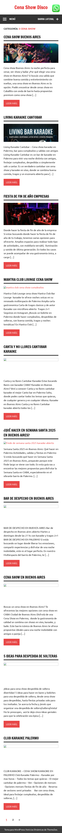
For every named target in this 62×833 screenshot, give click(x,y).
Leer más (11, 103)
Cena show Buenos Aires (22, 37)
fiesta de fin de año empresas (26, 196)
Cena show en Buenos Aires (24, 577)
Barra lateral (46, 19)
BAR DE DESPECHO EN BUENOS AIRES (29, 498)
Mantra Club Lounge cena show (28, 279)
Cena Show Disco (31, 7)
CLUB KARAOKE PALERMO (21, 738)
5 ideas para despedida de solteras (30, 656)
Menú (12, 19)
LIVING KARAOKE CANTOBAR (23, 117)
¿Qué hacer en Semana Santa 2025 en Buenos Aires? (30, 432)
